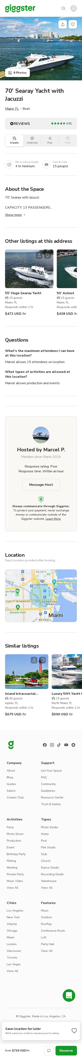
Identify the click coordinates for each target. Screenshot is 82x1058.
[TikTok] (59, 745)
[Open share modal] (39, 255)
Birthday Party (16, 854)
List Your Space (51, 771)
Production (14, 841)
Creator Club (15, 797)
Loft (43, 937)
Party (10, 827)
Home (45, 834)
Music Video (15, 881)
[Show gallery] (41, 48)
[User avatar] (73, 8)
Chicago (12, 931)
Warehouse (49, 881)
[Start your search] (63, 8)
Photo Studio (49, 827)
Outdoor (46, 917)
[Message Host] (49, 1050)
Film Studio (48, 847)
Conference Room (53, 931)
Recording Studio (52, 874)
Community (48, 784)
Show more (13, 215)
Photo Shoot (15, 834)
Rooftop (46, 924)
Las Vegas (14, 964)
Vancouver (14, 951)
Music (45, 911)
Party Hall (47, 944)
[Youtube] (66, 745)
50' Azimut (65, 293)
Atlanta (12, 924)
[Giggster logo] (11, 745)
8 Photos (19, 73)
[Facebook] (45, 745)
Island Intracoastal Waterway (20, 693)
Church (45, 861)
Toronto (12, 958)
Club (44, 854)
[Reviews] (73, 745)
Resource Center (52, 797)
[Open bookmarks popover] (73, 24)
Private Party (15, 874)
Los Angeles (15, 911)
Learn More (53, 519)
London (12, 944)
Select (11, 791)
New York (13, 917)
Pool (44, 841)
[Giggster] (20, 8)
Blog (10, 777)
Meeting (12, 868)
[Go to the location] (29, 268)
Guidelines (48, 791)
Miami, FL (12, 108)
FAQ (44, 777)
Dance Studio (50, 868)
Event (10, 847)
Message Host (41, 484)
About (11, 771)
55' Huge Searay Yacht (23, 293)
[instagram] (52, 745)
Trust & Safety (51, 804)
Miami (10, 937)
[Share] (62, 24)
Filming (11, 861)
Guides (11, 784)
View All (12, 888)
